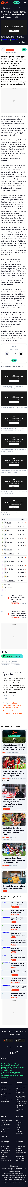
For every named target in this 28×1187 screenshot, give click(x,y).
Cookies (23, 1177)
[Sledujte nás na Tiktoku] (17, 1046)
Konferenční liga (17, 713)
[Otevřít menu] (25, 2)
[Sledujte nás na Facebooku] (7, 1046)
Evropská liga (7, 713)
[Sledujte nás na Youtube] (21, 1046)
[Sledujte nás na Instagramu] (10, 1046)
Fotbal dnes (6, 711)
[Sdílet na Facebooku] (2, 652)
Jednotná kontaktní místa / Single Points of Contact (13, 1181)
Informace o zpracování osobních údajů (11, 1177)
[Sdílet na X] (6, 652)
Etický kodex (6, 1183)
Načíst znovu (14, 30)
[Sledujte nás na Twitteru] (14, 1046)
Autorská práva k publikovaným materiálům (13, 1173)
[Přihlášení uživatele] (22, 2)
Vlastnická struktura (18, 1179)
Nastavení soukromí (9, 1179)
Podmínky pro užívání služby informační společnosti (13, 1175)
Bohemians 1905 (13, 707)
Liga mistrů (15, 711)
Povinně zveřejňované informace (17, 1183)
